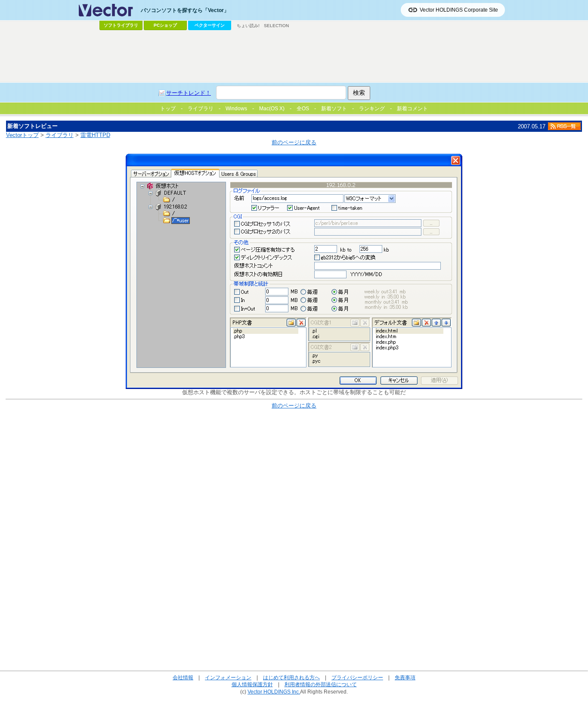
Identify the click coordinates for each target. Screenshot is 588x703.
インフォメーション (228, 677)
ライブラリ (60, 135)
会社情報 (183, 677)
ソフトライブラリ (121, 25)
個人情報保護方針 (252, 684)
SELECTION (276, 25)
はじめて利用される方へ (291, 677)
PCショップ (165, 25)
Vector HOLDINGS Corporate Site (459, 10)
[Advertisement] (294, 56)
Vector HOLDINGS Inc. (274, 691)
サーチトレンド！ (188, 93)
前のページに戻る (294, 142)
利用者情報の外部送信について (321, 684)
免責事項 (405, 677)
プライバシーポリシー (357, 677)
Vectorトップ (22, 135)
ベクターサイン (210, 25)
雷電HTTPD (95, 135)
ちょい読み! (248, 25)
